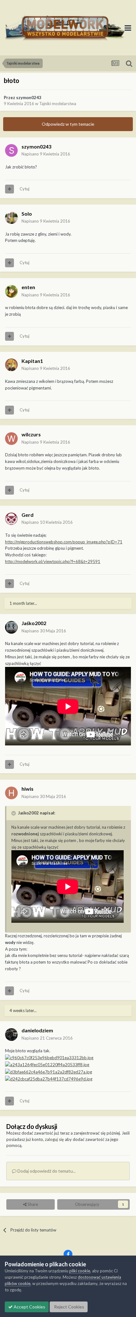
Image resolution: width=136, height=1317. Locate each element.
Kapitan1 (32, 361)
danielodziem (37, 1030)
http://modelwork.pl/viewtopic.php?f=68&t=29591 (52, 561)
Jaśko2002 (34, 623)
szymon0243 (28, 97)
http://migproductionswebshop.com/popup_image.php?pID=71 (63, 541)
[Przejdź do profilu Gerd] (11, 518)
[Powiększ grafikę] (49, 1057)
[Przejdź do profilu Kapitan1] (11, 364)
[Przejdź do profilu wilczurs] (11, 438)
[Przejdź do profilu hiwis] (11, 793)
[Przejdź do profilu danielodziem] (11, 1034)
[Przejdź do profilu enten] (11, 291)
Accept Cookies (29, 1306)
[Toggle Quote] (14, 813)
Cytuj (24, 188)
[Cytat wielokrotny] (9, 189)
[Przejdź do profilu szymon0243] (11, 150)
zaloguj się (54, 1139)
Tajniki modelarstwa (57, 103)
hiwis (28, 789)
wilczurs (31, 434)
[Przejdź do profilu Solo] (11, 217)
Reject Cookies (68, 1306)
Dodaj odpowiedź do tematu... (46, 1171)
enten (28, 287)
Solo (27, 214)
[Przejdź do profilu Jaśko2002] (11, 627)
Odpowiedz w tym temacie (68, 124)
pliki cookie (79, 1270)
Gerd (28, 515)
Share (32, 1204)
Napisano (46, 153)
